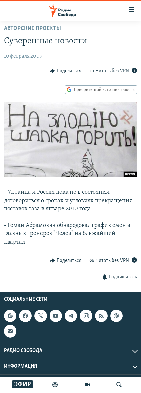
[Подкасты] (116, 316)
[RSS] (101, 316)
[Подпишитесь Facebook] (25, 316)
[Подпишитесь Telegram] (71, 316)
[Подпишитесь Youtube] (56, 316)
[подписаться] (10, 331)
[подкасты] (55, 385)
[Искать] (119, 385)
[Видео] (87, 385)
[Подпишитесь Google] (10, 316)
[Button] (65, 71)
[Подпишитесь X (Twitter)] (40, 316)
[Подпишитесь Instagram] (86, 316)
